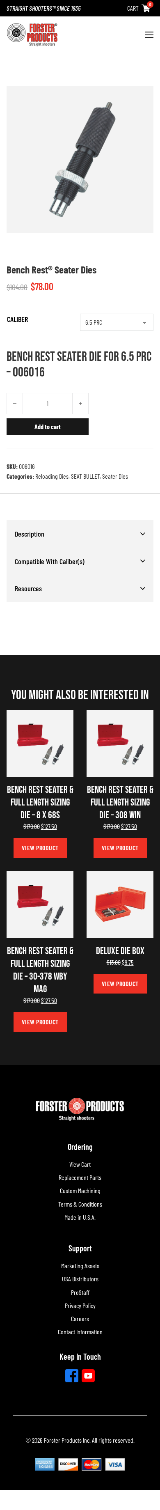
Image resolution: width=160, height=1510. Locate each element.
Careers (80, 1318)
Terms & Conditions (80, 1204)
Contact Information (80, 1332)
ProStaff (80, 1292)
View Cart (80, 1164)
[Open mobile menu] (149, 35)
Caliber (17, 319)
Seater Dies (115, 476)
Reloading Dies (52, 476)
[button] (80, 533)
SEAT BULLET (85, 476)
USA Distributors (80, 1279)
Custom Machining (80, 1190)
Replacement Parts (80, 1177)
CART (133, 8)
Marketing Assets (80, 1265)
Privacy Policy (80, 1305)
